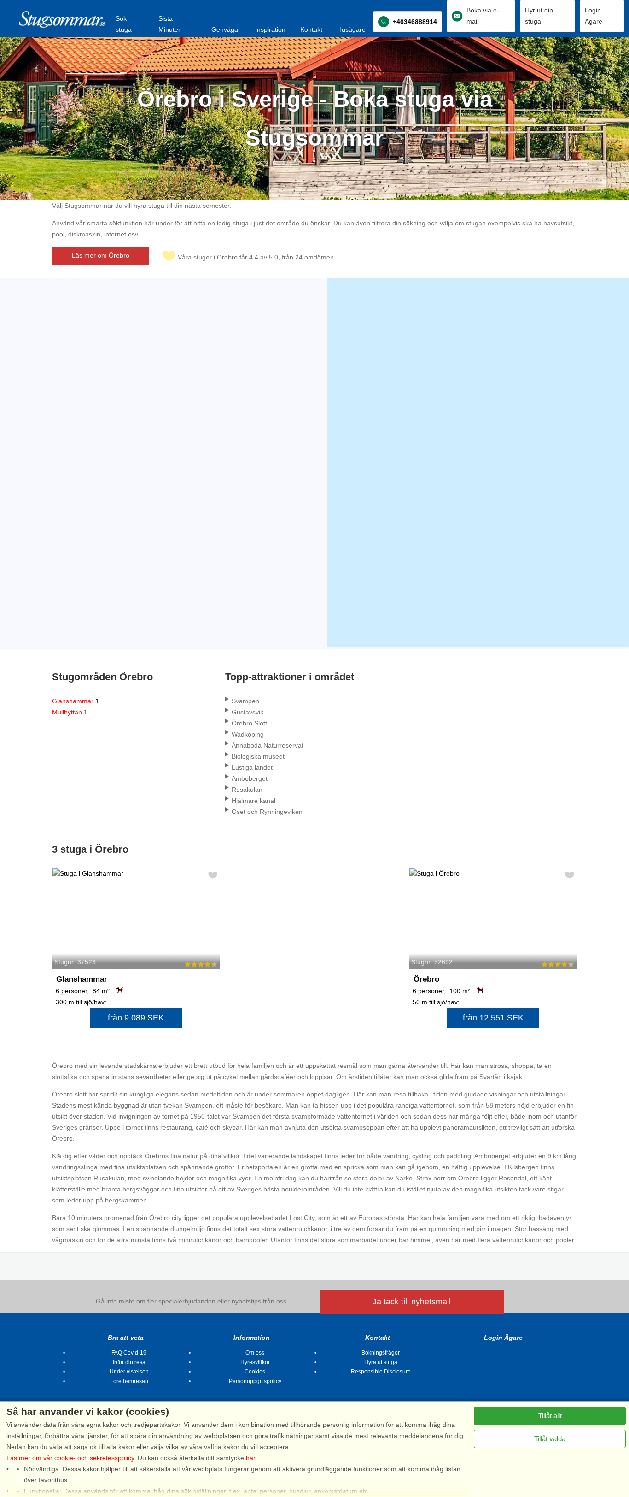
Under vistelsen (129, 1371)
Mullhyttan (69, 712)
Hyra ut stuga (380, 1362)
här (250, 1458)
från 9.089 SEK (136, 1017)
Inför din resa (129, 1362)
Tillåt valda (549, 1439)
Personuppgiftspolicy (255, 1381)
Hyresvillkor (255, 1362)
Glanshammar (75, 701)
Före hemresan (129, 1381)
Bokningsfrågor (380, 1353)
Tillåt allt (550, 1416)
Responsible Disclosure (381, 1371)
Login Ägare (503, 1337)
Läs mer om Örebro (100, 255)
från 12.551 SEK (493, 1017)
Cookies (255, 1371)
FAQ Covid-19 (128, 1353)
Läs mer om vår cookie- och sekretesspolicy (70, 1458)
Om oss (254, 1353)
